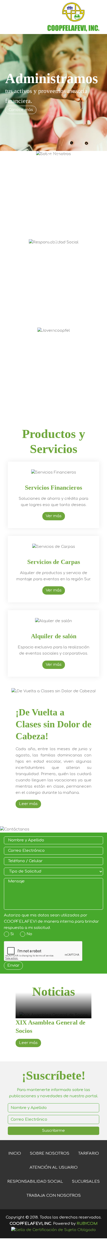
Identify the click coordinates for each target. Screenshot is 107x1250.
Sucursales (86, 1181)
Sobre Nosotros (49, 1153)
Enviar (13, 965)
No (29, 934)
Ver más (54, 516)
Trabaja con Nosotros (53, 1195)
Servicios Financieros (53, 487)
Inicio (14, 1153)
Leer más (28, 804)
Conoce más (21, 110)
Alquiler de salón (53, 636)
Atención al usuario (54, 1167)
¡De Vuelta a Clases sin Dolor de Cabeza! (53, 724)
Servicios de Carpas (53, 561)
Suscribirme (53, 1130)
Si (12, 934)
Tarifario (88, 1153)
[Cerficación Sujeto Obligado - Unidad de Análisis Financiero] (53, 1230)
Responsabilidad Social (35, 1181)
